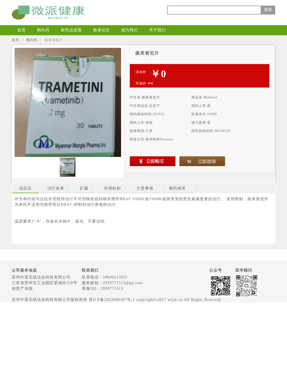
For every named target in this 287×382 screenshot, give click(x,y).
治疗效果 (55, 188)
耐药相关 (177, 188)
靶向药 (43, 30)
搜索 (268, 10)
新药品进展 (71, 30)
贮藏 (84, 188)
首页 (21, 30)
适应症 (25, 188)
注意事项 (144, 188)
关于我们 (157, 30)
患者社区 (101, 30)
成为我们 (129, 30)
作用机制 (112, 188)
